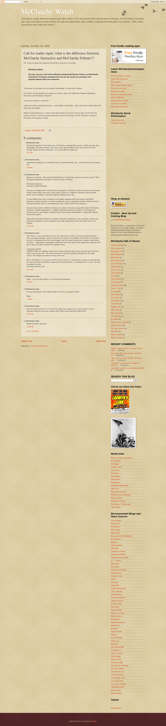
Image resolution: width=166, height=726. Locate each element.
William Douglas (116, 338)
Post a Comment (33, 331)
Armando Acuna (116, 251)
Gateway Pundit (116, 576)
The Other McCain (117, 672)
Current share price (117, 120)
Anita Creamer (116, 248)
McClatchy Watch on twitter (120, 76)
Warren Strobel (116, 335)
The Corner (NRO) (117, 668)
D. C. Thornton (116, 561)
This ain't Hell (115, 690)
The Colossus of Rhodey (119, 665)
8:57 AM (29, 153)
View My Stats (116, 708)
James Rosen (116, 270)
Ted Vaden (114, 331)
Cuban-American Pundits (119, 558)
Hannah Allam (116, 267)
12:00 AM (30, 327)
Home (64, 341)
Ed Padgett (115, 464)
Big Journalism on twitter (119, 100)
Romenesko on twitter (118, 88)
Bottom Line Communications (121, 458)
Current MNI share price (119, 79)
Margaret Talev (116, 307)
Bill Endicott (115, 257)
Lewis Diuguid (116, 294)
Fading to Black (116, 467)
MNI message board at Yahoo (121, 85)
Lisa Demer (115, 304)
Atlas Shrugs (115, 530)
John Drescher (116, 279)
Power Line (115, 641)
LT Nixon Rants (116, 604)
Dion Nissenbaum (117, 264)
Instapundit (115, 585)
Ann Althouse (115, 527)
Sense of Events (117, 653)
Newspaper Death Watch (119, 486)
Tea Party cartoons (117, 328)
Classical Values (117, 545)
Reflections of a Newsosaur (120, 495)
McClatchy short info (118, 123)
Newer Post (26, 341)
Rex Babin (114, 319)
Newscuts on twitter (118, 91)
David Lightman (116, 260)
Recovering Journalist (118, 492)
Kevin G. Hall (115, 288)
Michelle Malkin (116, 616)
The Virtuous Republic (119, 684)
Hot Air (113, 579)
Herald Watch (115, 476)
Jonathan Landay (117, 285)
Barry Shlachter (116, 254)
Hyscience (114, 582)
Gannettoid (115, 473)
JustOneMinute (116, 595)
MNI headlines (116, 82)
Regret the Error (116, 498)
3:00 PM (29, 282)
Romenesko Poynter (118, 501)
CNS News (115, 548)
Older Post (101, 341)
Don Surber (115, 567)
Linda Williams (116, 301)
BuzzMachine (116, 461)
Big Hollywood (116, 539)
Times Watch (115, 507)
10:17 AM (30, 226)
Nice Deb (114, 628)
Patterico (114, 635)
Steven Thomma (117, 325)
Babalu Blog (115, 533)
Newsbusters (115, 482)
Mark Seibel (115, 310)
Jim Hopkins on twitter (119, 104)
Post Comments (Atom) (39, 346)
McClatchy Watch (47, 11)
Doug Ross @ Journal (118, 570)
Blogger (93, 721)
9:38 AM (29, 168)
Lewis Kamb (115, 298)
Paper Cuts (115, 489)
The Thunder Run (117, 681)
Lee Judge (114, 291)
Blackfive (114, 542)
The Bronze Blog (117, 662)
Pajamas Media (116, 632)
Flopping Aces (116, 573)
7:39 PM (29, 299)
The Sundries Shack (118, 678)
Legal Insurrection (117, 601)
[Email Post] (49, 130)
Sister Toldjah (116, 656)
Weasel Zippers (116, 693)
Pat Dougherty (116, 316)
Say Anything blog (117, 647)
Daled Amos (115, 564)
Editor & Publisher (117, 97)
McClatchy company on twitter (121, 94)
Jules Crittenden (116, 591)
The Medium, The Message (120, 504)
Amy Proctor (115, 524)
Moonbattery (115, 619)
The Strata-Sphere (117, 675)
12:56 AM (30, 314)
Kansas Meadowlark (118, 598)
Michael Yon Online (118, 613)
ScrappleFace (116, 650)
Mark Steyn (115, 607)
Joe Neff (114, 276)
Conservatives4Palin (118, 554)
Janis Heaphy (116, 273)
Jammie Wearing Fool (118, 588)
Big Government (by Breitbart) (121, 536)
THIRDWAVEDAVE (118, 687)
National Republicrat (118, 622)
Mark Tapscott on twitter (119, 107)
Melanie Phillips (116, 610)
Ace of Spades (116, 520)
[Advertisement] (129, 143)
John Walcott (115, 282)
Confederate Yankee (118, 551)
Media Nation (115, 479)
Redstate (114, 644)
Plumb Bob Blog (116, 638)
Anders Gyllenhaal (117, 245)
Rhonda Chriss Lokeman (119, 322)
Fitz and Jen (115, 470)
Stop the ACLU (116, 659)
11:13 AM (30, 269)
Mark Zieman (115, 313)
